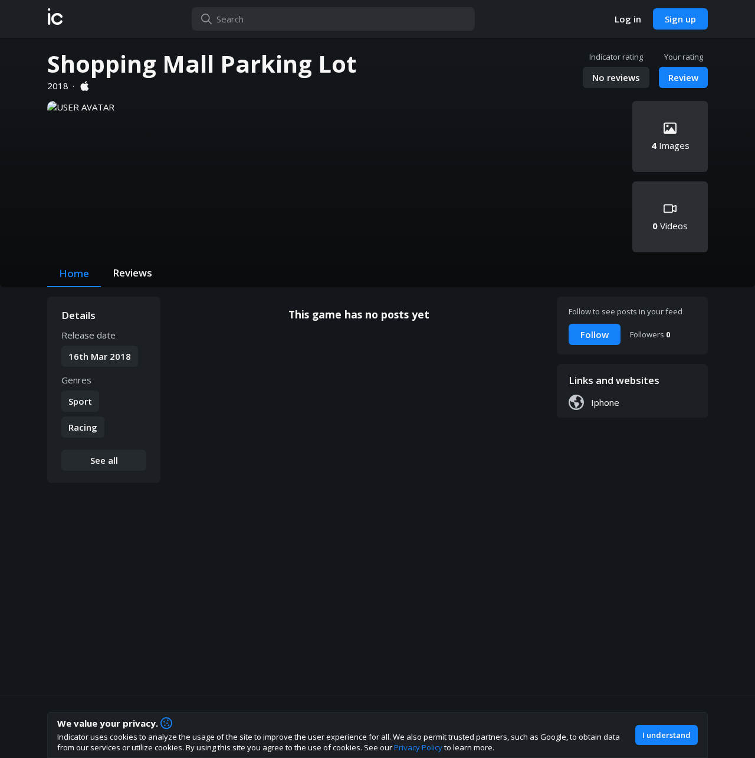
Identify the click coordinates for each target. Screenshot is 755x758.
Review (683, 77)
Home (74, 273)
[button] (55, 19)
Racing (82, 427)
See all (104, 460)
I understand (666, 735)
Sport (80, 401)
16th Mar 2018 (99, 356)
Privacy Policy (418, 747)
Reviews (132, 272)
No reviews (616, 77)
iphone (605, 402)
